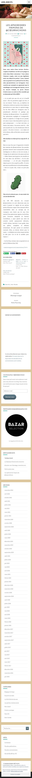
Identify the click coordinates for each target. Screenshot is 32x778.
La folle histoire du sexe (11, 699)
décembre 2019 (9, 541)
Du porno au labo (9, 695)
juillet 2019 (8, 559)
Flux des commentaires (11, 750)
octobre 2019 (8, 548)
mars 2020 (7, 538)
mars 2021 (7, 512)
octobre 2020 (8, 523)
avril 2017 (7, 658)
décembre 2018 (9, 585)
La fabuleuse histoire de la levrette (14, 462)
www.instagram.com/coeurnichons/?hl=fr (16, 247)
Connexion (8, 742)
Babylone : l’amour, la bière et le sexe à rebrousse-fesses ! (21, 261)
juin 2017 (7, 651)
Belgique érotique (9, 692)
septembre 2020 (9, 527)
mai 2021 (7, 508)
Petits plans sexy (9, 469)
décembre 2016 (9, 669)
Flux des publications (10, 746)
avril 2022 (7, 494)
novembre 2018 (9, 589)
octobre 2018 (8, 592)
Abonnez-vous (9, 397)
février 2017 (8, 665)
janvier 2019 (8, 581)
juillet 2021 (8, 505)
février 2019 (8, 578)
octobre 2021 (8, 497)
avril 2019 (7, 570)
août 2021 (7, 501)
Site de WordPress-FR (11, 753)
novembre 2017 (9, 633)
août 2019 (7, 556)
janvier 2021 (8, 516)
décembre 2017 (9, 629)
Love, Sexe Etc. (7, 2)
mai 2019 (7, 567)
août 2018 (7, 600)
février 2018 (8, 622)
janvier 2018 (8, 625)
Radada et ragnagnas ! (8, 259)
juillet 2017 (8, 647)
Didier (21, 33)
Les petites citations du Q (12, 703)
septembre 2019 (9, 552)
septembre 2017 (9, 640)
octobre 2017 (8, 636)
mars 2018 (7, 618)
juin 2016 (7, 676)
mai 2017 (7, 655)
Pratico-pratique (9, 710)
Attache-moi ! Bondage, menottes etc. (15, 465)
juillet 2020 (8, 534)
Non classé (8, 706)
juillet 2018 (8, 603)
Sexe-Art (7, 284)
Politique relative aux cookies (17, 771)
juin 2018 (7, 607)
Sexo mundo (14, 284)
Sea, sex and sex (7, 270)
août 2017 (7, 644)
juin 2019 (7, 563)
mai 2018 (7, 611)
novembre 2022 (9, 490)
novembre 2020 (9, 519)
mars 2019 (7, 574)
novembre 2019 (9, 545)
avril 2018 (7, 614)
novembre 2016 (9, 673)
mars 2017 (7, 662)
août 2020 (7, 530)
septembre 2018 (9, 596)
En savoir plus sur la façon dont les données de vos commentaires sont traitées (14, 358)
